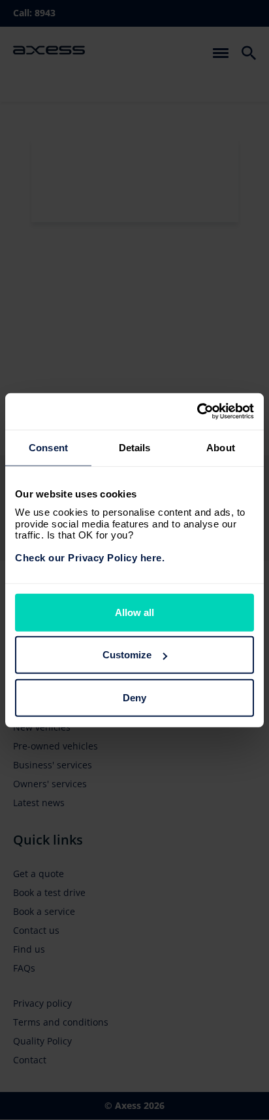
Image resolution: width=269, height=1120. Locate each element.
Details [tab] (135, 447)
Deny (134, 697)
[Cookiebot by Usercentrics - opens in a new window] (197, 411)
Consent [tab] (48, 447)
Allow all (134, 611)
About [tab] (220, 447)
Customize (127, 654)
